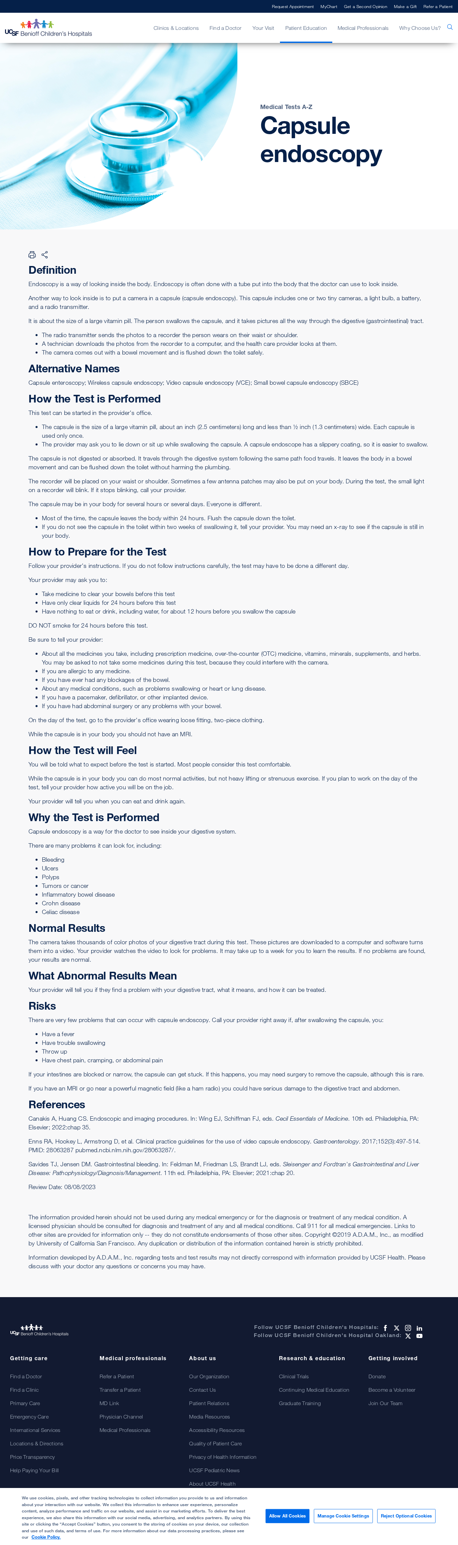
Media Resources (209, 1417)
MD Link (109, 1403)
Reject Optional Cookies (406, 1516)
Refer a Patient (438, 6)
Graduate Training (300, 1403)
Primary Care (25, 1403)
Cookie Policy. (46, 1537)
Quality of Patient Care (215, 1443)
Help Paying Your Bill (34, 1470)
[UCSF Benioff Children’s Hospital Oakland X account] (407, 1336)
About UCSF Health (212, 1484)
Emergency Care (29, 1417)
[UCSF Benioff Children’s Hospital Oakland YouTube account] (418, 1336)
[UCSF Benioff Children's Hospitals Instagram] (407, 1328)
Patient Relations (209, 1403)
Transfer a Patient (120, 1390)
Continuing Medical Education (314, 1390)
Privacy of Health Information (222, 1457)
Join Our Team (385, 1403)
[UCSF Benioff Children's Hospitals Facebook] (384, 1328)
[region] (229, 1516)
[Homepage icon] (55, 28)
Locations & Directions (36, 1443)
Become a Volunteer (392, 1390)
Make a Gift (405, 6)
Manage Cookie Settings (343, 1516)
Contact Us (202, 1390)
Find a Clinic (24, 1390)
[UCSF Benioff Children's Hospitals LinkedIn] (418, 1328)
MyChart (329, 6)
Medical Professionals (125, 1430)
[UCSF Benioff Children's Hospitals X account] (396, 1328)
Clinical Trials (294, 1376)
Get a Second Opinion (365, 6)
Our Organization (209, 1376)
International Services (35, 1430)
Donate (377, 1376)
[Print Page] (32, 254)
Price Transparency (32, 1457)
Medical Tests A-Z (286, 106)
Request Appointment (293, 6)
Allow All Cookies (287, 1516)
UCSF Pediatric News (214, 1470)
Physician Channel (121, 1417)
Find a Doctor (26, 1376)
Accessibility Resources (217, 1430)
